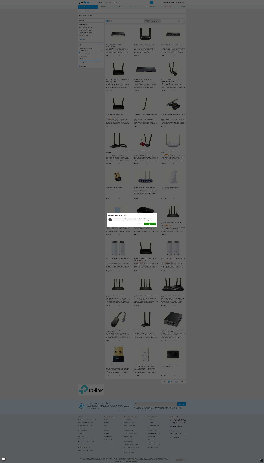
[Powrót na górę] (261, 460)
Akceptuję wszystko (150, 224)
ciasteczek (127, 219)
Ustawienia (140, 224)
